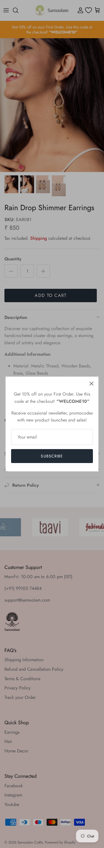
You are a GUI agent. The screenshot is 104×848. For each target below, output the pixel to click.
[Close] (91, 383)
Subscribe (52, 456)
